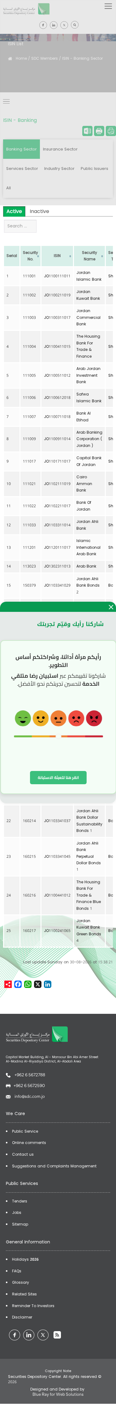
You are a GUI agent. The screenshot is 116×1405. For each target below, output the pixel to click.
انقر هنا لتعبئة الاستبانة (58, 777)
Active (14, 211)
